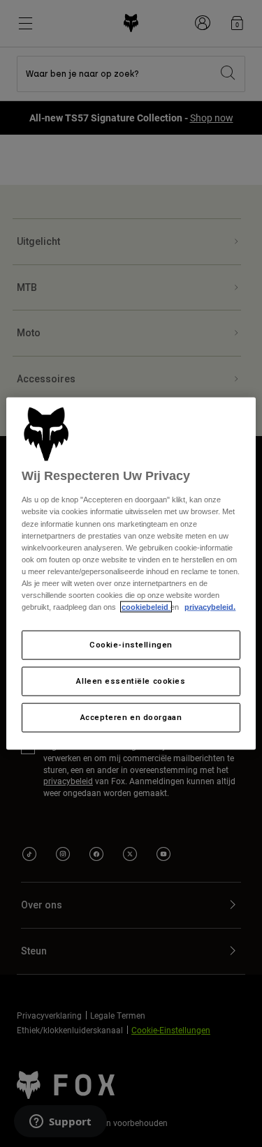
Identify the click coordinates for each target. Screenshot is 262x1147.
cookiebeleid (146, 607)
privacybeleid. (209, 607)
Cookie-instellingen (131, 645)
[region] (130, 574)
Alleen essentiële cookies (130, 681)
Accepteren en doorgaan (131, 716)
